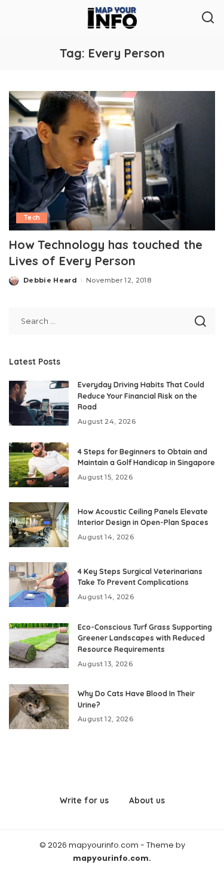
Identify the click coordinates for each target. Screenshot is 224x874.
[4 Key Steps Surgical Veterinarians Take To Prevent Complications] (39, 584)
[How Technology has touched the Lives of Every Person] (112, 160)
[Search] (208, 18)
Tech (31, 217)
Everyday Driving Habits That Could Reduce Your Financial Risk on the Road (141, 395)
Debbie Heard (50, 280)
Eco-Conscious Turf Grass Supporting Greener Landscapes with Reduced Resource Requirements (145, 638)
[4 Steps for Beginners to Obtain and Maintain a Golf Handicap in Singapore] (39, 464)
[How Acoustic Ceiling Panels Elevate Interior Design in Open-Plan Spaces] (39, 524)
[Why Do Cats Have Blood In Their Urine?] (39, 706)
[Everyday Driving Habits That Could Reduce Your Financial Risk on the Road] (39, 403)
